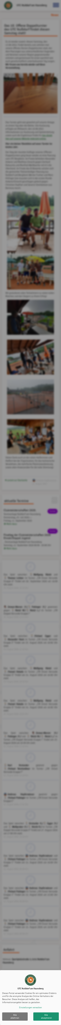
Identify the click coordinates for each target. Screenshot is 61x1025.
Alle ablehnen (14, 1016)
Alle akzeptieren (46, 1016)
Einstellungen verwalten (30, 1007)
